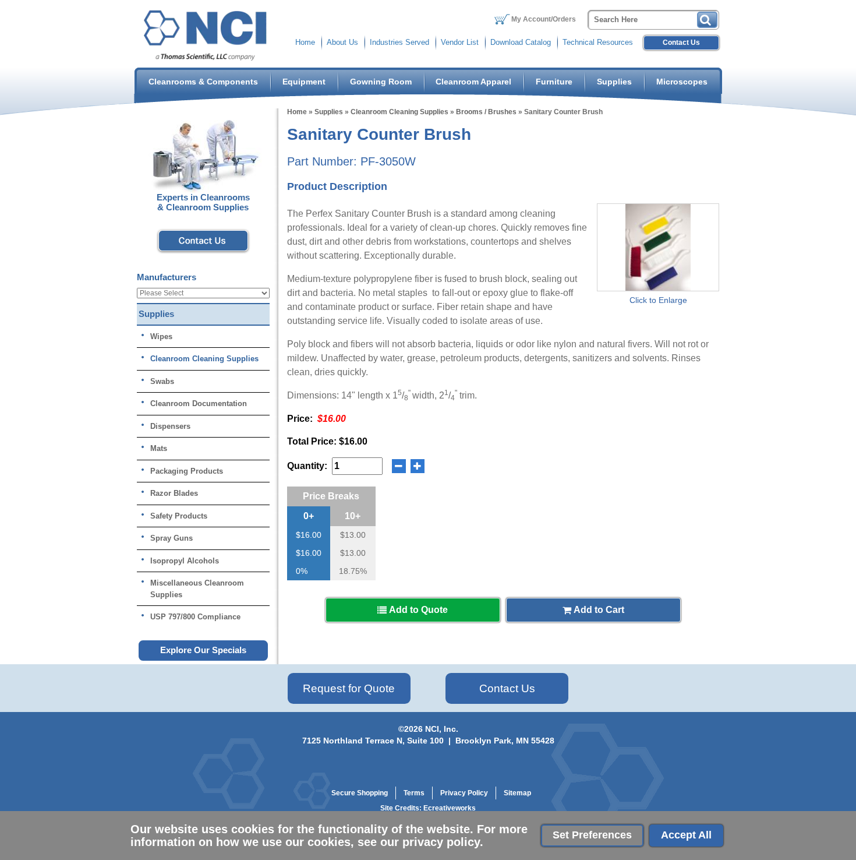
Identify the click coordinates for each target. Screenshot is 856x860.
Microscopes (682, 81)
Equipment (304, 81)
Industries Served (399, 42)
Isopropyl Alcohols (184, 560)
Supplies (614, 81)
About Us (342, 42)
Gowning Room (381, 81)
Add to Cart (597, 610)
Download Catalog (520, 42)
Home (305, 42)
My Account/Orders (543, 19)
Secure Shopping (359, 793)
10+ (352, 516)
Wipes (161, 336)
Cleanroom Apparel (473, 81)
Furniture (554, 81)
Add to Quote (417, 610)
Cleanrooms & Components (203, 81)
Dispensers (170, 426)
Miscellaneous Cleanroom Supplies (197, 589)
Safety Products (178, 516)
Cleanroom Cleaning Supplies (399, 112)
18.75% (353, 571)
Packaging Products (186, 471)
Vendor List (460, 42)
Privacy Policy (464, 793)
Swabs (162, 381)
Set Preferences (592, 835)
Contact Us (681, 42)
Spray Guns (171, 538)
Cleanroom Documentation (198, 403)
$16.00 (308, 535)
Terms (414, 793)
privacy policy (441, 842)
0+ (308, 516)
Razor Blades (174, 493)
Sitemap (517, 793)
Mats (158, 448)
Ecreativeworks (449, 808)
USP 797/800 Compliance (195, 616)
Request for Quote (349, 688)
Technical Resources (598, 42)
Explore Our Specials (203, 650)
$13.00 (353, 535)
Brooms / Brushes (486, 112)
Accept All (686, 835)
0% (301, 571)
